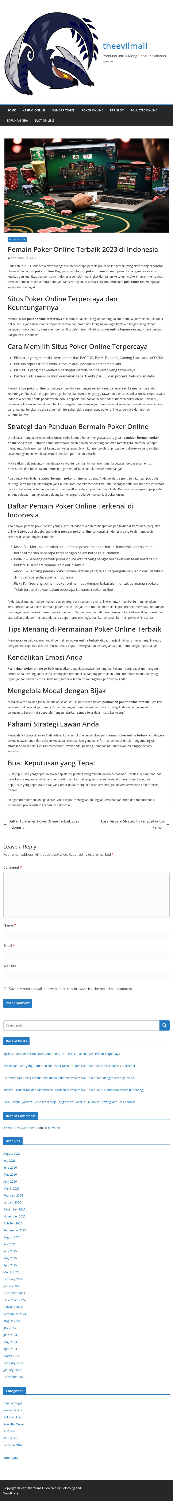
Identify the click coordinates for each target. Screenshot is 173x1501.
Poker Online (92, 110)
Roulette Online (143, 110)
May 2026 (10, 1174)
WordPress (10, 1493)
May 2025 (10, 1258)
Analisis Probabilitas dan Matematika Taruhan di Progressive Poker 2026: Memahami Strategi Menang (73, 1090)
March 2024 (11, 1356)
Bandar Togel (63, 110)
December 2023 (14, 1377)
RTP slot (117, 110)
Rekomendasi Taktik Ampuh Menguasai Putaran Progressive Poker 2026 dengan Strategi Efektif (68, 1078)
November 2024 (14, 1300)
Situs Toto (10, 1458)
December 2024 (14, 1293)
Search (164, 1025)
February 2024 (13, 1363)
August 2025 (11, 1237)
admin (33, 258)
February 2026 (13, 1195)
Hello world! (52, 1128)
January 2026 (12, 1202)
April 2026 (10, 1181)
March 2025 (11, 1272)
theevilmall (125, 45)
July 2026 (9, 1160)
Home (11, 110)
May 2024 (10, 1342)
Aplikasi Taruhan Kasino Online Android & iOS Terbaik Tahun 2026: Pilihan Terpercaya (61, 1054)
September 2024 (14, 1314)
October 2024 (12, 1307)
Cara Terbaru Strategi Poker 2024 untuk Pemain (133, 824)
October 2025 (12, 1223)
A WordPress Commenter (20, 1128)
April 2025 (10, 1265)
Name (9, 925)
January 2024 (12, 1370)
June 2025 (10, 1251)
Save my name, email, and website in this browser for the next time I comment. (71, 988)
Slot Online (44, 120)
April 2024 (10, 1349)
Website (9, 966)
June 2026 (10, 1167)
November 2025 (14, 1216)
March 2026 (11, 1188)
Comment (12, 867)
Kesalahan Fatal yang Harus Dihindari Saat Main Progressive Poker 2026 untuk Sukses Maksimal (69, 1066)
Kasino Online (34, 110)
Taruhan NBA (17, 120)
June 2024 (10, 1335)
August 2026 (11, 1153)
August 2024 (11, 1321)
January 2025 (12, 1286)
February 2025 (13, 1279)
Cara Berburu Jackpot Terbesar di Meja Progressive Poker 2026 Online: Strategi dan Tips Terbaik (69, 1102)
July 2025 (9, 1244)
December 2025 (14, 1209)
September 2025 (14, 1230)
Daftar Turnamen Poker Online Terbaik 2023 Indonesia (43, 824)
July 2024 (9, 1328)
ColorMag (68, 1488)
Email (9, 945)
